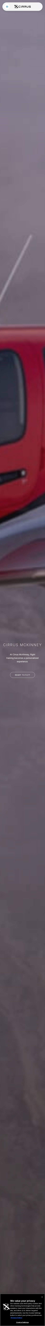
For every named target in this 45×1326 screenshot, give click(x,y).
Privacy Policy (16, 1318)
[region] (22, 1310)
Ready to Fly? (22, 675)
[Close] (42, 1297)
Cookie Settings (22, 1322)
